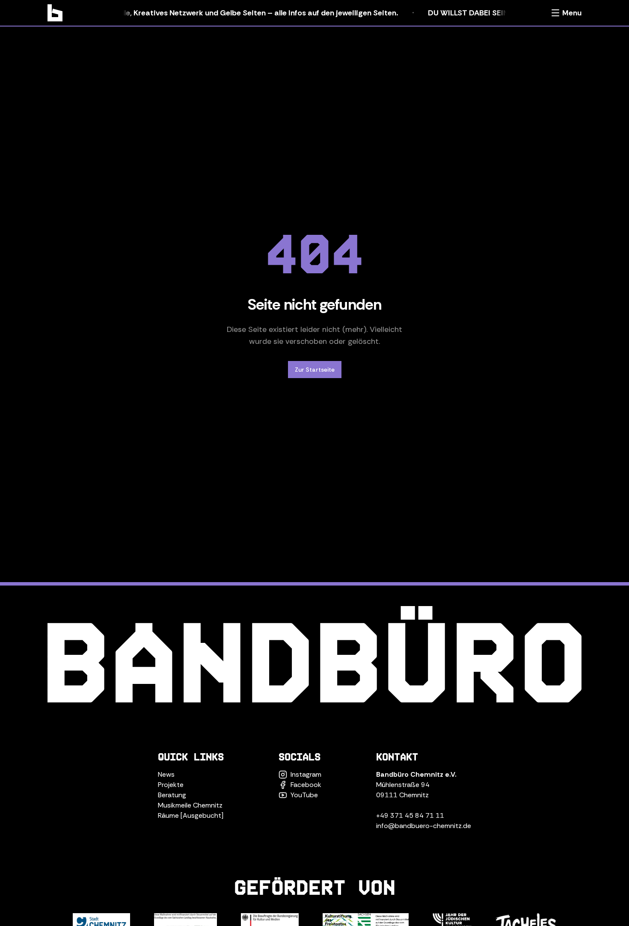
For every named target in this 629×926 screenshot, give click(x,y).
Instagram (306, 774)
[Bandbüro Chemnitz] (54, 12)
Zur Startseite (315, 369)
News (166, 774)
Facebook (306, 784)
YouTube (304, 794)
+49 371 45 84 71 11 (410, 815)
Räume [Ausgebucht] (190, 815)
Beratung (172, 794)
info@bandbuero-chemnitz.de (423, 825)
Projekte (171, 784)
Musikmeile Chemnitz (190, 805)
